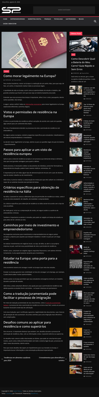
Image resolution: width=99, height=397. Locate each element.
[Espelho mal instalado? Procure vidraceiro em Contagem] (76, 237)
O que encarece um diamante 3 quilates (89, 344)
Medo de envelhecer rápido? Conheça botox (89, 250)
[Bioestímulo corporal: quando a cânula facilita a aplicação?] (76, 140)
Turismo (6, 71)
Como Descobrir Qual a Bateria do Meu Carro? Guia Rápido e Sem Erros (83, 64)
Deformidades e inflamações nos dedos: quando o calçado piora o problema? (89, 187)
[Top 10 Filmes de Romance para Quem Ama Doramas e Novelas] (76, 110)
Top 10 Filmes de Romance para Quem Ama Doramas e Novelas (89, 108)
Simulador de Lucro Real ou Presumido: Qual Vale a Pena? (89, 221)
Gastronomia (71, 19)
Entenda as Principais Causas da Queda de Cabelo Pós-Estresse (89, 171)
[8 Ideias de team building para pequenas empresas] (76, 125)
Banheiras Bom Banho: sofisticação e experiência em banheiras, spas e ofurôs (89, 205)
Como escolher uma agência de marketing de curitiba (89, 281)
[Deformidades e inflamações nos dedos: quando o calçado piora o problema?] (76, 188)
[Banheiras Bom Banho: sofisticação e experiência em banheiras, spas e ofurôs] (76, 206)
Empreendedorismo (17, 19)
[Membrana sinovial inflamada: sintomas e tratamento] (76, 155)
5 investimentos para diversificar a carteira (51, 359)
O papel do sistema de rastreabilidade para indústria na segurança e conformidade (89, 316)
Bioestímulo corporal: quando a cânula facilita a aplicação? (89, 138)
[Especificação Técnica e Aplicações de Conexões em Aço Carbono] (76, 267)
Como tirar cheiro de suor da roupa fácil (89, 357)
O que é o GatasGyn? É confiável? (88, 332)
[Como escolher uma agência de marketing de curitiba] (76, 282)
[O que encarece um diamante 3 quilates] (76, 346)
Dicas (73, 54)
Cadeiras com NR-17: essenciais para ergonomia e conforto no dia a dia (89, 92)
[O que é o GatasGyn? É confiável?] (76, 333)
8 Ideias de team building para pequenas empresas (89, 124)
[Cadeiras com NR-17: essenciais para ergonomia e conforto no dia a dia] (76, 93)
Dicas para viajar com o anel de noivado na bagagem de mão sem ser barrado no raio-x (89, 298)
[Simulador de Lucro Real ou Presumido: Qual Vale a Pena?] (76, 222)
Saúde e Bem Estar (9, 24)
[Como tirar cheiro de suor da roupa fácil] (76, 358)
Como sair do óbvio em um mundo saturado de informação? (89, 370)
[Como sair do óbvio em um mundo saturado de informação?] (76, 372)
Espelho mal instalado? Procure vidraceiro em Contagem (90, 236)
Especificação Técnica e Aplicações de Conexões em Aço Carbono (89, 266)
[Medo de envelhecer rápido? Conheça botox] (76, 251)
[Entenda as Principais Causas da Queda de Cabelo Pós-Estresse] (76, 172)
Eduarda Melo (17, 80)
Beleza (81, 19)
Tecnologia (58, 19)
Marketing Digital (34, 19)
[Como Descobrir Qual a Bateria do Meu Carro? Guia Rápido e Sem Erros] (83, 44)
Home (5, 19)
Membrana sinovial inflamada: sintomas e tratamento (87, 154)
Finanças (47, 19)
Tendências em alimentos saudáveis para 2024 (17, 359)
